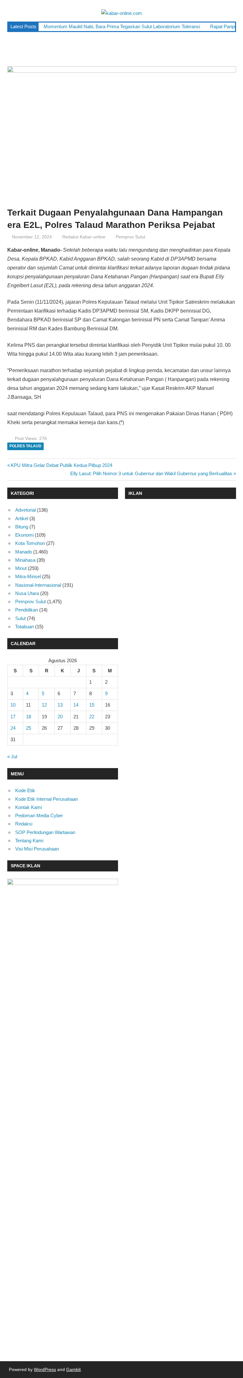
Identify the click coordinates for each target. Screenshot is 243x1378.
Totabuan (24, 626)
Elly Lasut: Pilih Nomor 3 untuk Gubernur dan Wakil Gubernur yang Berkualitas (151, 473)
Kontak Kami (28, 807)
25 (28, 728)
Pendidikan (26, 609)
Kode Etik (25, 790)
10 (13, 705)
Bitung (21, 526)
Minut (21, 568)
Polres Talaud (25, 446)
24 (13, 728)
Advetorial (25, 510)
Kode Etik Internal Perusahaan (46, 799)
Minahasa (25, 560)
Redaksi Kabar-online (83, 236)
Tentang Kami (29, 840)
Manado (23, 551)
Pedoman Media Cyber (39, 815)
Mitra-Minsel (28, 576)
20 (60, 716)
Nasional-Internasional (38, 585)
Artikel (21, 518)
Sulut (20, 618)
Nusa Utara (27, 593)
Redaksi (23, 823)
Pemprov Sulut (130, 236)
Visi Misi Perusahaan (37, 848)
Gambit (73, 1369)
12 (44, 705)
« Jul (12, 756)
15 (91, 705)
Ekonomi (24, 535)
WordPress (45, 1369)
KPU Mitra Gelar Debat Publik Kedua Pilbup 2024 (61, 465)
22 (91, 716)
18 (28, 716)
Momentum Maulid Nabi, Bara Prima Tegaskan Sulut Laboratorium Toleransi (122, 26)
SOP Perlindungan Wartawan (45, 832)
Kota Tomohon (30, 543)
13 (60, 705)
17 (13, 716)
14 (75, 705)
